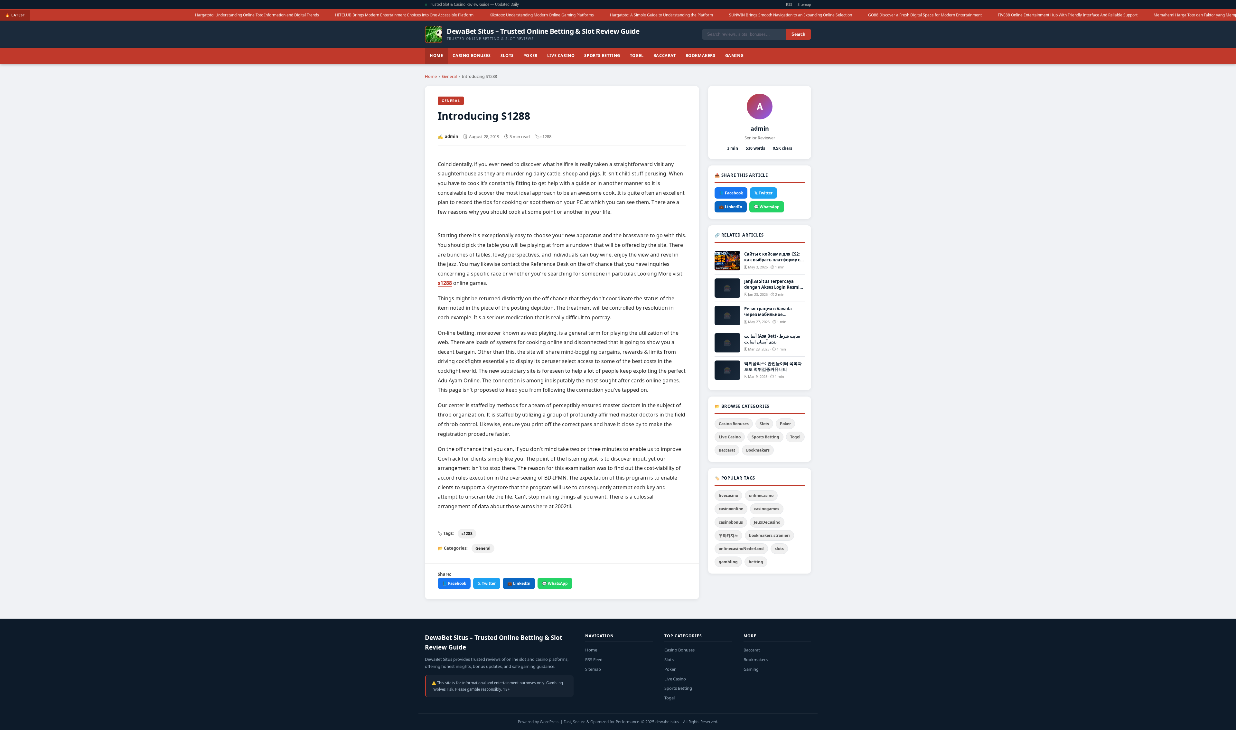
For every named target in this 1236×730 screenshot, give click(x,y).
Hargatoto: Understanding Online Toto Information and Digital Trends (163, 15)
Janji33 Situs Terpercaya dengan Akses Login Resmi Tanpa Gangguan (772, 287)
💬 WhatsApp (555, 583)
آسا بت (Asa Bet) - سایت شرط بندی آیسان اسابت (772, 339)
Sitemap (804, 4)
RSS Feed (594, 659)
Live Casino (561, 55)
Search (798, 34)
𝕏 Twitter (487, 583)
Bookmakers (701, 55)
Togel (637, 55)
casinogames (766, 508)
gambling (728, 562)
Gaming (734, 55)
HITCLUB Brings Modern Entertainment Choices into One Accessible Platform (310, 15)
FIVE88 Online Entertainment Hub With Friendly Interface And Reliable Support (973, 15)
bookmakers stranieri (769, 535)
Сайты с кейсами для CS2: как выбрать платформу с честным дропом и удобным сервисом (772, 263)
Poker (530, 55)
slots (779, 548)
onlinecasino (761, 495)
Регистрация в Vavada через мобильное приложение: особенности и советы (773, 317)
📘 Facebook (454, 583)
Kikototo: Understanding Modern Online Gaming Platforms (447, 15)
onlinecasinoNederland (741, 548)
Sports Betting (602, 55)
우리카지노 (728, 535)
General (449, 76)
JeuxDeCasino (767, 522)
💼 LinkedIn (518, 583)
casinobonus (731, 522)
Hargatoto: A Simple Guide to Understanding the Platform (567, 15)
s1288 (467, 533)
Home (436, 55)
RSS (789, 4)
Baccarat (664, 55)
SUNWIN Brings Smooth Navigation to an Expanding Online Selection (696, 15)
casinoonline (731, 508)
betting (756, 562)
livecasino (728, 495)
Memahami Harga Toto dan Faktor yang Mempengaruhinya (1112, 15)
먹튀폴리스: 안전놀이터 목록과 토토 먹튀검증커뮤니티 (773, 366)
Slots (507, 55)
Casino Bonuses (472, 55)
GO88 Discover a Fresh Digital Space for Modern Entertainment (830, 15)
